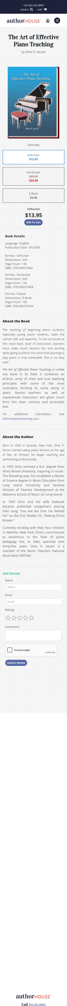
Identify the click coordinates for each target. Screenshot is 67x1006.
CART (40, 9)
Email (8, 595)
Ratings (10, 610)
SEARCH (24, 9)
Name (9, 580)
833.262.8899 (36, 5)
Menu (58, 20)
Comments (12, 627)
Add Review (11, 573)
